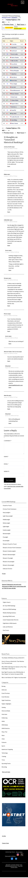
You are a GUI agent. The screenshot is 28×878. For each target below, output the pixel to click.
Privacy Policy (19, 852)
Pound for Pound (7, 505)
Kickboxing (4, 718)
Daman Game (5, 843)
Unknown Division (7, 568)
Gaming (4, 707)
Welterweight (6, 523)
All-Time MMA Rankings (9, 605)
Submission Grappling (7, 749)
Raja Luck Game (6, 772)
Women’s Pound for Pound (9, 544)
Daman (17, 864)
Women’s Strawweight (8, 561)
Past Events (6, 630)
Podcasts (4, 742)
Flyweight (5, 537)
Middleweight (6, 519)
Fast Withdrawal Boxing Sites (13, 865)
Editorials (4, 689)
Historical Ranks (6, 711)
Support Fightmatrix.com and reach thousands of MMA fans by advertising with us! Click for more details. (14, 586)
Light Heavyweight (8, 516)
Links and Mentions (8, 627)
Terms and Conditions (10, 856)
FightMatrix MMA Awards (9, 623)
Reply (8, 166)
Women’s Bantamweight (9, 554)
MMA (3, 721)
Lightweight (6, 526)
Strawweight (6, 540)
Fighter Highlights (6, 703)
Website (6, 471)
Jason (6, 250)
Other (3, 739)
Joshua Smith (8, 146)
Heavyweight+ (6, 512)
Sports (3, 746)
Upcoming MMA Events (9, 616)
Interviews (4, 714)
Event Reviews (5, 697)
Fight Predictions (6, 700)
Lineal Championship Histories (10, 619)
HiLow (6, 313)
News (3, 735)
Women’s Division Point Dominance (12, 547)
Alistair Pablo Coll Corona (11, 351)
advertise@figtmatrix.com (16, 385)
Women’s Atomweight (8, 565)
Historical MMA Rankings (9, 609)
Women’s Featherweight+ (9, 551)
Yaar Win (20, 866)
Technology (5, 753)
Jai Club (13, 864)
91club (4, 573)
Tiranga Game (14, 867)
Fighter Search (6, 602)
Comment (8, 440)
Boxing (3, 686)
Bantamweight (6, 533)
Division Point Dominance (9, 509)
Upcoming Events (6, 763)
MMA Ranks (5, 725)
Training (4, 756)
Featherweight (6, 530)
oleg (6, 366)
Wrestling (4, 767)
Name (6, 456)
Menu (22, 2)
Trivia (3, 760)
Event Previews (6, 693)
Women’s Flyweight (8, 558)
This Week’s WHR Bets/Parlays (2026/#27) (13, 657)
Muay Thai (4, 732)
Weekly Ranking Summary (9, 612)
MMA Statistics (6, 728)
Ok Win (4, 836)
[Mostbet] (13, 826)
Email (6, 464)
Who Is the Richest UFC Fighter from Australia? (14, 677)
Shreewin (8, 864)
